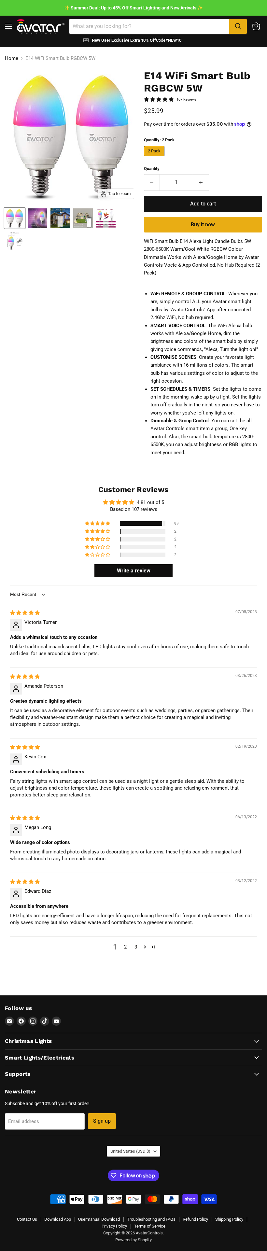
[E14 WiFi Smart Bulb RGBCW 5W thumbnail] (14, 218)
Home (11, 58)
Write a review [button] (133, 571)
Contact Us (27, 1219)
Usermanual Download (99, 1219)
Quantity (152, 168)
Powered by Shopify (133, 1239)
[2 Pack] (155, 158)
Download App (57, 1219)
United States (130, 1151)
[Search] (238, 26)
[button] (98, 523)
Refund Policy (195, 1219)
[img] (25, 613)
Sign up (102, 1121)
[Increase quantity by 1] (201, 182)
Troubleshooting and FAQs (151, 1219)
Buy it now (203, 224)
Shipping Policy (229, 1219)
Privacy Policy (114, 1226)
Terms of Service (149, 1226)
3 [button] (135, 947)
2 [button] (125, 947)
